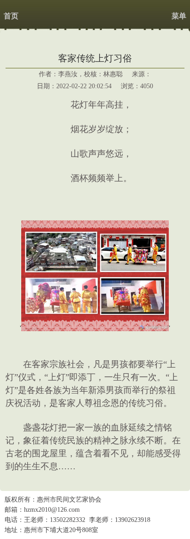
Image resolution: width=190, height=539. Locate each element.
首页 (11, 16)
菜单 (179, 16)
